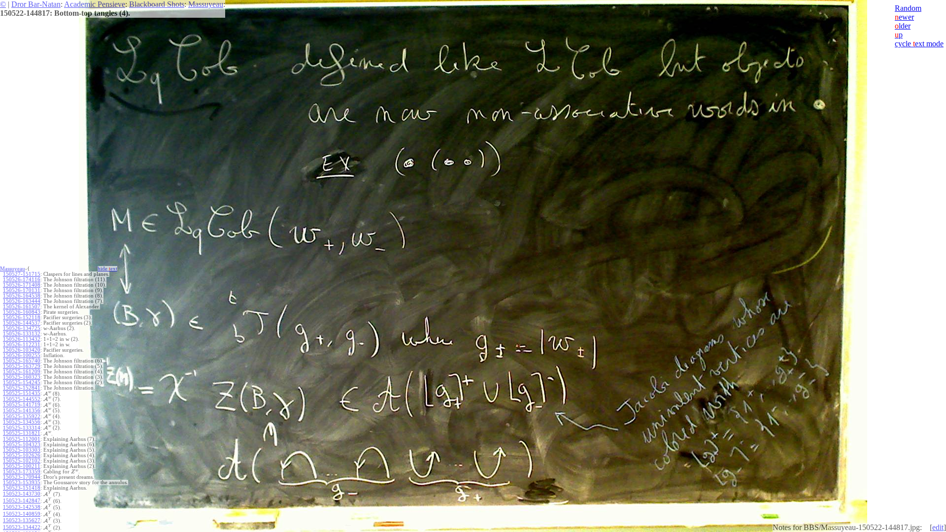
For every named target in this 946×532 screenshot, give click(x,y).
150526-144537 (21, 323)
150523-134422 (21, 527)
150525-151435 (21, 393)
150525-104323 (21, 444)
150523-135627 (21, 520)
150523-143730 (21, 494)
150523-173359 (21, 471)
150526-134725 (21, 328)
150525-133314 (21, 428)
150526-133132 (21, 333)
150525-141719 (21, 404)
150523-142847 (21, 500)
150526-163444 (21, 301)
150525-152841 (21, 388)
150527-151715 (21, 274)
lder (903, 26)
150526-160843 (21, 312)
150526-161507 (21, 306)
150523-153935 (21, 482)
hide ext (107, 268)
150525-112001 (21, 439)
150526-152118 (21, 317)
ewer (904, 17)
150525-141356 (21, 410)
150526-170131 (21, 290)
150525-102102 (21, 461)
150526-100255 (21, 355)
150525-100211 (21, 466)
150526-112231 (21, 344)
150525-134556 (21, 422)
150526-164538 (21, 296)
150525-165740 (21, 361)
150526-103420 (21, 350)
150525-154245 (21, 382)
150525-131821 (21, 433)
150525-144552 (21, 399)
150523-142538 (21, 507)
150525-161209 (21, 371)
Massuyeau (205, 4)
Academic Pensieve (94, 4)
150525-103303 (21, 450)
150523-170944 (21, 477)
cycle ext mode (919, 43)
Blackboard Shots (156, 4)
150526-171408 (21, 285)
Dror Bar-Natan (36, 4)
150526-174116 (21, 279)
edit (938, 527)
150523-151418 (21, 488)
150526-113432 (21, 339)
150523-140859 (21, 514)
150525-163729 (21, 366)
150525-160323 (21, 377)
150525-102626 (21, 455)
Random (908, 8)
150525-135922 (21, 416)
